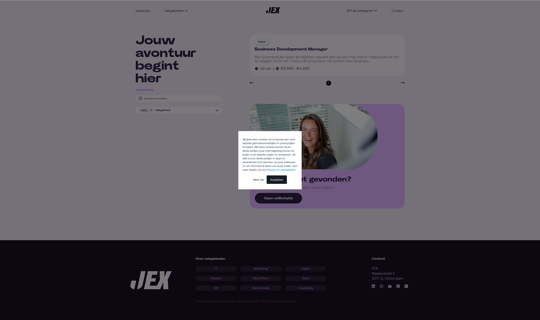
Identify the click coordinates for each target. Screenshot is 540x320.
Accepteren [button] (276, 179)
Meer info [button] (258, 179)
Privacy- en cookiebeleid (281, 169)
